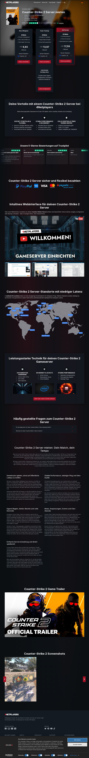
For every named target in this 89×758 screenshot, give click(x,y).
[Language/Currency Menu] (82, 2)
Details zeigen (73, 755)
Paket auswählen (24, 61)
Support (59, 2)
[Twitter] (45, 728)
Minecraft (44, 2)
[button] (64, 2)
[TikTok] (54, 728)
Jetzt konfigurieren (44, 89)
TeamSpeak (52, 2)
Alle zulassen (77, 739)
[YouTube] (51, 728)
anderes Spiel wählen (28, 9)
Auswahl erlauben (77, 744)
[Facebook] (48, 728)
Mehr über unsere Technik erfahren (44, 398)
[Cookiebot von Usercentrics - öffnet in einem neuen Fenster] (9, 755)
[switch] (40, 755)
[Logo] (12, 2)
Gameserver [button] (37, 2)
